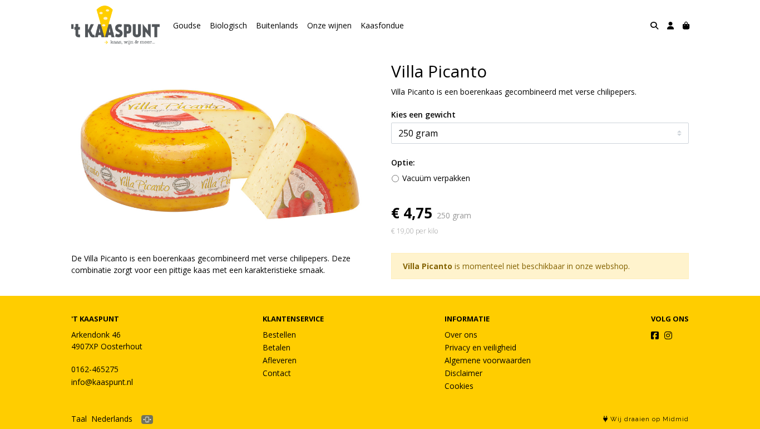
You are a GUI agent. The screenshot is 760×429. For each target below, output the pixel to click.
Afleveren (280, 360)
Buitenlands (277, 25)
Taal (79, 418)
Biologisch (228, 25)
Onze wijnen (329, 25)
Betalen (276, 347)
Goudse (187, 25)
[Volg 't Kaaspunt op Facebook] (655, 335)
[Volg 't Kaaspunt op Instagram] (668, 335)
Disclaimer (463, 373)
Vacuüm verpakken (436, 178)
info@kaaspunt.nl (102, 382)
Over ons (461, 334)
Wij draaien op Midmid (648, 419)
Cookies (459, 386)
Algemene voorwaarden (488, 360)
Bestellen (279, 334)
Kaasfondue (382, 25)
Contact (277, 373)
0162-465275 (95, 369)
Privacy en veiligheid (480, 347)
